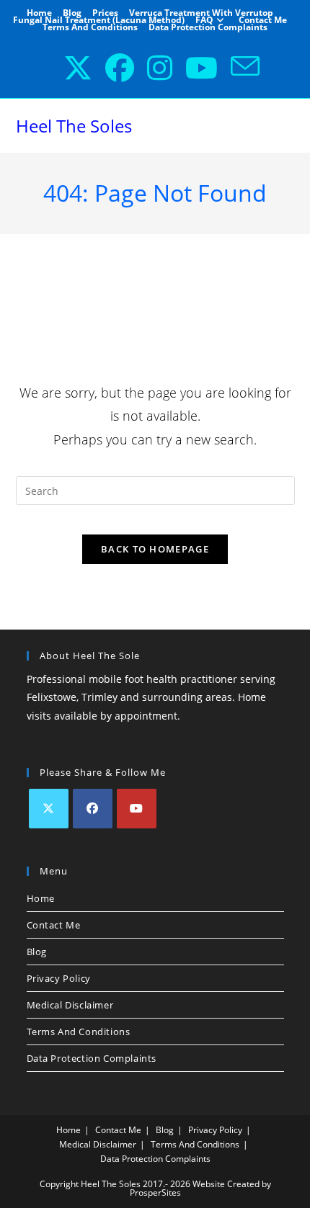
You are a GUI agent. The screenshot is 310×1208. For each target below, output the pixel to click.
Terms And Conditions (90, 27)
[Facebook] (92, 808)
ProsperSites (155, 1192)
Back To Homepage (155, 548)
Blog (72, 13)
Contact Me (263, 20)
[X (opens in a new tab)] (71, 68)
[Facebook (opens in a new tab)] (113, 68)
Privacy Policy (59, 978)
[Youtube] (136, 808)
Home (39, 13)
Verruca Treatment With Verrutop (201, 13)
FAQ (204, 20)
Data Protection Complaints (208, 27)
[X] (48, 808)
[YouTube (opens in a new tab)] (195, 68)
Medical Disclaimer (70, 1004)
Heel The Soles (74, 126)
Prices (105, 13)
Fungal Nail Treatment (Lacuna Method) (99, 20)
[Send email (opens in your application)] (239, 68)
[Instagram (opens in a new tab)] (153, 68)
